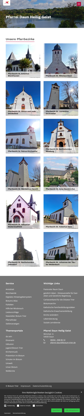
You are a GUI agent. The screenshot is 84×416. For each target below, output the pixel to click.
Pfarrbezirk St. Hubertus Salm (59, 227)
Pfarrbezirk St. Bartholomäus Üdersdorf (21, 263)
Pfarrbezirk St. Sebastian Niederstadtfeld (19, 226)
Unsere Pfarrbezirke (20, 39)
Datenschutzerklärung (39, 403)
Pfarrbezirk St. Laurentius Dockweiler (57, 112)
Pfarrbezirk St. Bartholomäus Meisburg (59, 150)
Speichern (57, 410)
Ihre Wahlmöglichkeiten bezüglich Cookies (42, 392)
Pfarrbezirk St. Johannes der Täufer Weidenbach (61, 263)
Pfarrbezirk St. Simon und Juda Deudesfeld (22, 112)
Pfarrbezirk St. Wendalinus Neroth (23, 189)
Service (10, 283)
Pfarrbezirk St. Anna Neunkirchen (60, 189)
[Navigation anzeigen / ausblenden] (79, 4)
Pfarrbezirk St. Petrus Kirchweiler (22, 151)
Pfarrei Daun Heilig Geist (57, 330)
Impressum (7, 413)
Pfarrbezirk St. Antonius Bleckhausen (18, 75)
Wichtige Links (52, 283)
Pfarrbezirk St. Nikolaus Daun (59, 76)
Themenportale (14, 330)
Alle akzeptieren (72, 410)
